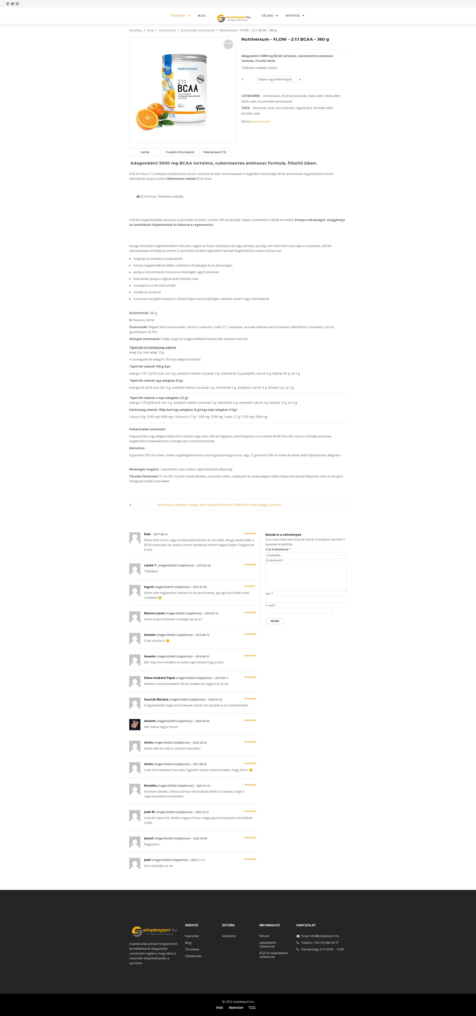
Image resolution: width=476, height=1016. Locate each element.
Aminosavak (167, 30)
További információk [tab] (179, 152)
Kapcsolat (192, 936)
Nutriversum (261, 121)
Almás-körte (165, 505)
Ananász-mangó (187, 505)
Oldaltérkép (193, 956)
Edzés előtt (332, 96)
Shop (150, 30)
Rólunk (264, 936)
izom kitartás (285, 108)
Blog (188, 943)
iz (242, 79)
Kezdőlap (135, 30)
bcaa (271, 108)
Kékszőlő (241, 505)
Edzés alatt (315, 96)
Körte (253, 505)
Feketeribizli (224, 505)
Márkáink (229, 936)
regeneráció (303, 108)
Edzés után (249, 101)
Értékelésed (274, 560)
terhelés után (250, 113)
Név (269, 593)
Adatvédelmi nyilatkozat (267, 944)
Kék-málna (207, 505)
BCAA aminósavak (294, 96)
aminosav (259, 108)
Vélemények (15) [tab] (214, 152)
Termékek (192, 949)
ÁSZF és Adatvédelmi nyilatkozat (273, 955)
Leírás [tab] (145, 152)
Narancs (275, 505)
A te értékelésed (278, 549)
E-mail (271, 605)
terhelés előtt (323, 108)
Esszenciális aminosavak (198, 30)
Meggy (263, 505)
